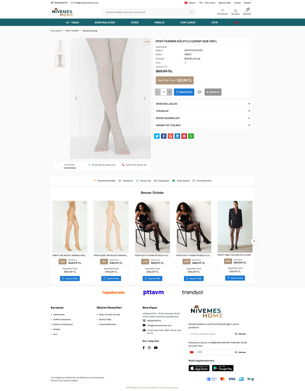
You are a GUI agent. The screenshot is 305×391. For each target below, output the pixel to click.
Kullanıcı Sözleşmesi (63, 324)
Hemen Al (214, 92)
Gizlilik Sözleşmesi (62, 319)
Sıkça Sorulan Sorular (109, 314)
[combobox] (192, 352)
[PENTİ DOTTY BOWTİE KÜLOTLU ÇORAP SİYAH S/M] (152, 227)
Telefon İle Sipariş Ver (136, 165)
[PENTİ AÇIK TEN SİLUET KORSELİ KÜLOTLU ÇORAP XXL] (111, 227)
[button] (247, 12)
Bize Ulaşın (150, 307)
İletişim (247, 3)
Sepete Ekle (185, 92)
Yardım (237, 3)
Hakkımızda (58, 314)
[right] (254, 241)
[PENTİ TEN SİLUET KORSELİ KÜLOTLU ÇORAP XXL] (69, 227)
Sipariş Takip (225, 3)
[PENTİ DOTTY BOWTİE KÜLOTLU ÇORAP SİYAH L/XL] (193, 227)
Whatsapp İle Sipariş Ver (103, 165)
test (55, 334)
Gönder (242, 334)
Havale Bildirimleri (107, 324)
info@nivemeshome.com (159, 325)
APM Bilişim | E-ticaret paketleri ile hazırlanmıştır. (152, 387)
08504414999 (154, 321)
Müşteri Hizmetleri (109, 307)
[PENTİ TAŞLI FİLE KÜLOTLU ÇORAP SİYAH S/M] (235, 227)
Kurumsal (57, 307)
